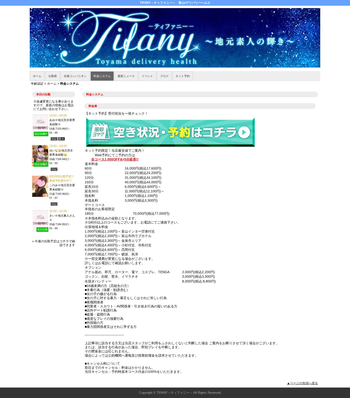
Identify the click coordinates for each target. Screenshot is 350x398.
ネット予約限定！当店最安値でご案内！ (115, 150)
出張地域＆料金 (96, 227)
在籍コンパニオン (75, 76)
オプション (93, 267)
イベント (147, 76)
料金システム (102, 76)
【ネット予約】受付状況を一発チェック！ (116, 113)
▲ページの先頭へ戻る (302, 383)
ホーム (37, 76)
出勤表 (52, 76)
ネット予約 (182, 76)
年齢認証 (37, 83)
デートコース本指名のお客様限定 (100, 207)
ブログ (164, 76)
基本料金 (91, 164)
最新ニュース (126, 76)
